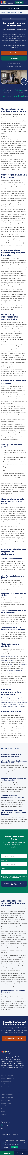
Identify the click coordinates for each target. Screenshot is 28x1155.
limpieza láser (23, 664)
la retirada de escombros (14, 671)
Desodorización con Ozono (8, 1084)
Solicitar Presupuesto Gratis (14, 883)
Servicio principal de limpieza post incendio (13, 698)
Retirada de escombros (16, 704)
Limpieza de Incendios (7, 1075)
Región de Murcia (5, 1100)
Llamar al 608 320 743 (15, 1038)
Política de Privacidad (13, 1134)
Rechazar (6, 1147)
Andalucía (3, 1106)
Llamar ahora (14, 53)
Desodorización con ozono (9, 700)
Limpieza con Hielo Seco (7, 1078)
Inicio (2, 12)
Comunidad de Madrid (7, 1094)
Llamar (7, 1153)
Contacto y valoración (7, 706)
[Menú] (25, 2)
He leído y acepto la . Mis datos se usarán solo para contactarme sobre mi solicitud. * (15, 878)
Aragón (3, 1111)
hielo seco (10, 664)
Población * (4, 860)
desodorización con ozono (9, 656)
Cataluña (3, 1114)
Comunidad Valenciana (7, 1097)
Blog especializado (20, 706)
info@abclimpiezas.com (9, 1128)
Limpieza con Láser (6, 1081)
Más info (19, 1144)
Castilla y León (5, 1109)
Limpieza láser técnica (14, 702)
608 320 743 (16, 8)
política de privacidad (20, 876)
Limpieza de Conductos (7, 1086)
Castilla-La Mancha (6, 1103)
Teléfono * (4, 868)
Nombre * (3, 853)
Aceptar (14, 1147)
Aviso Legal (4, 1134)
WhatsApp (19, 2)
